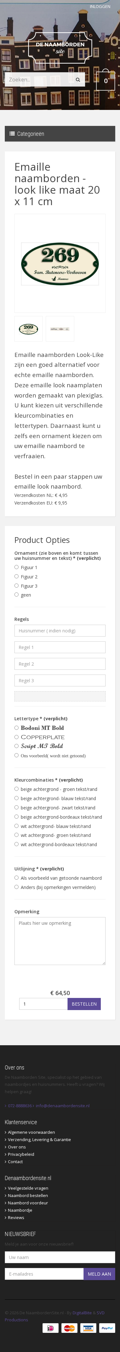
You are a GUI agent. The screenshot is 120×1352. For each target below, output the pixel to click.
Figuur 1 (29, 567)
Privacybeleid (21, 1154)
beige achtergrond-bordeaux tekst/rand (61, 817)
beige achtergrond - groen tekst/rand (59, 789)
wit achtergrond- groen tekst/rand (56, 835)
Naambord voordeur (28, 1203)
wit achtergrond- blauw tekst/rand (56, 826)
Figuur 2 (29, 577)
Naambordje (20, 1210)
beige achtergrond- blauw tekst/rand (58, 798)
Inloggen (100, 6)
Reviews (16, 1217)
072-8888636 (20, 1106)
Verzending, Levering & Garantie (39, 1139)
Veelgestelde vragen (28, 1188)
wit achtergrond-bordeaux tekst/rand (59, 844)
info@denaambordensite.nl (63, 1106)
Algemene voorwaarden (31, 1132)
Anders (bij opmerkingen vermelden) (58, 887)
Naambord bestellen (28, 1195)
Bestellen (84, 1004)
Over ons (17, 1147)
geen (26, 595)
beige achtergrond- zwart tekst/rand (58, 808)
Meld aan (99, 1274)
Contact (15, 1161)
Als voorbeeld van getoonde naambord (61, 878)
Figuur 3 (29, 586)
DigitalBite (82, 1313)
